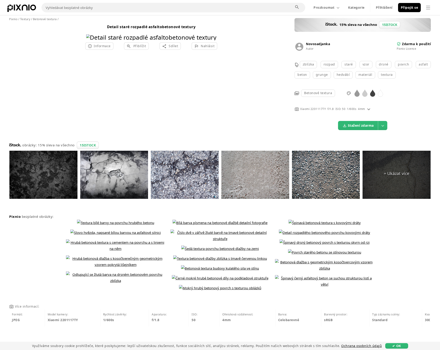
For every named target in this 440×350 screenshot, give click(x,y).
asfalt (423, 64)
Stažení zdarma (361, 125)
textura (387, 74)
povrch (403, 64)
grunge (322, 74)
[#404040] (373, 93)
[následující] (211, 31)
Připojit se (409, 7)
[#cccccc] (365, 93)
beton (302, 74)
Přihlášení (384, 7)
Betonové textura (318, 93)
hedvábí (343, 74)
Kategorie (356, 7)
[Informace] (369, 109)
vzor (366, 64)
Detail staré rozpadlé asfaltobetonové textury (151, 26)
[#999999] (357, 93)
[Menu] (428, 7)
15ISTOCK (88, 145)
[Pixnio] (21, 9)
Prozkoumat (324, 7)
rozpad (329, 64)
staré (348, 64)
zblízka (308, 64)
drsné (383, 64)
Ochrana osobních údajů (361, 346)
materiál (365, 74)
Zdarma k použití (416, 44)
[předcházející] (91, 31)
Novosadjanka (318, 44)
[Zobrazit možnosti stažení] (382, 125)
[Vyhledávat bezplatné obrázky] (297, 7)
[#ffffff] (380, 93)
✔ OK (396, 346)
